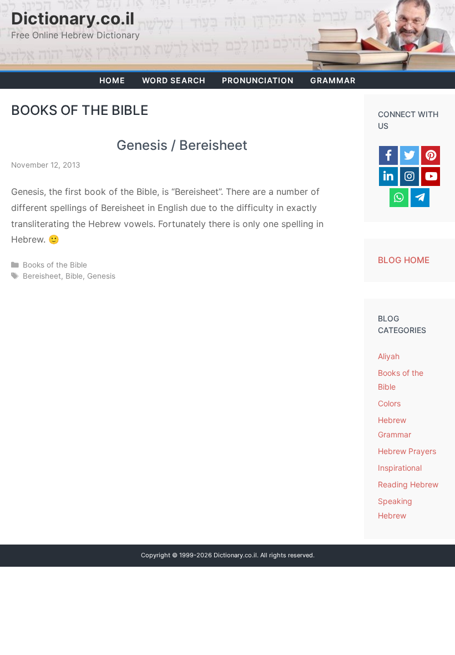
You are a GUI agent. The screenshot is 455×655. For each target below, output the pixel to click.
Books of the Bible (55, 264)
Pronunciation (258, 80)
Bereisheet (42, 275)
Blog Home (403, 260)
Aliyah (389, 356)
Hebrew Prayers (407, 451)
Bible (74, 275)
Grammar (333, 80)
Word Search (173, 80)
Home (112, 80)
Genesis (101, 275)
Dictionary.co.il (72, 18)
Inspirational (400, 467)
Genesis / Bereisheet (182, 145)
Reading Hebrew (408, 484)
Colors (389, 403)
